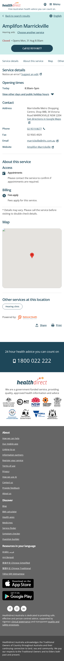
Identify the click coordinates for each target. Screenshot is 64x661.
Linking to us (8, 449)
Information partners (12, 454)
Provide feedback (10, 488)
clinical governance (21, 621)
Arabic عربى (8, 551)
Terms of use (8, 465)
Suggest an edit (30, 74)
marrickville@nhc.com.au (41, 140)
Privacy (5, 471)
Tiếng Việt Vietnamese (13, 573)
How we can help (10, 438)
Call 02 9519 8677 (32, 48)
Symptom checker (11, 533)
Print (59, 325)
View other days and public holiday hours (25, 94)
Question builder (10, 539)
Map (50, 61)
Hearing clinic (12, 306)
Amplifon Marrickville (39, 147)
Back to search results (17, 16)
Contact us (7, 482)
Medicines (7, 522)
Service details (10, 61)
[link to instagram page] (17, 608)
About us (6, 493)
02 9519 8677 (34, 128)
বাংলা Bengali (8, 557)
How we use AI (9, 477)
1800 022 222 (33, 360)
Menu (56, 4)
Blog (4, 506)
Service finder (9, 528)
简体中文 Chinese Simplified (16, 562)
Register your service (12, 460)
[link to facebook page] (10, 608)
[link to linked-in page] (23, 608)
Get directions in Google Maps (44, 119)
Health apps (8, 517)
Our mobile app (10, 443)
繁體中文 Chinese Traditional (16, 568)
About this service (33, 61)
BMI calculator (9, 511)
